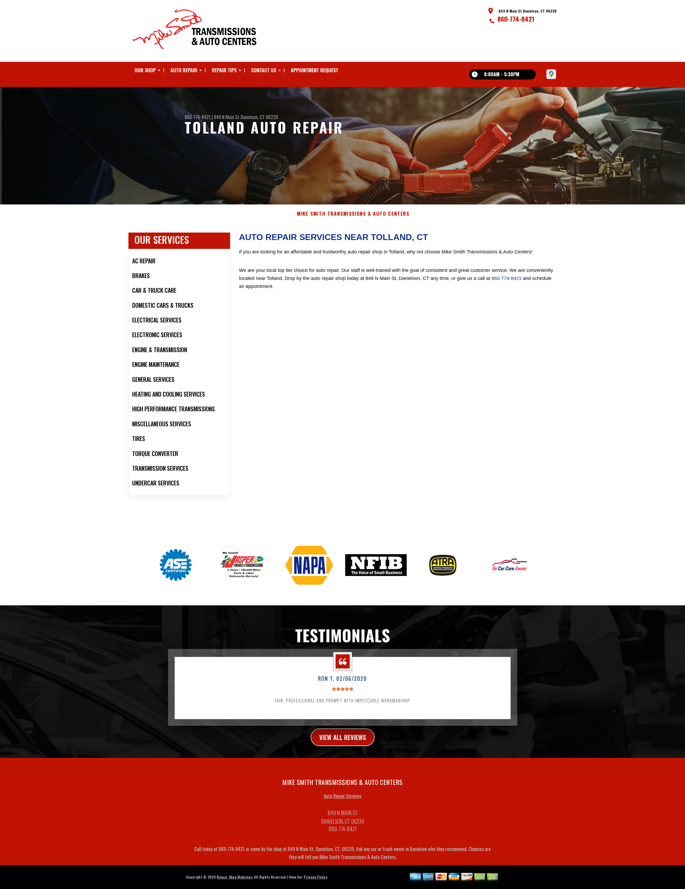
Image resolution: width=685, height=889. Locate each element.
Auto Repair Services (342, 795)
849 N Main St (226, 116)
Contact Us (263, 70)
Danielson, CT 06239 (259, 116)
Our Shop (145, 70)
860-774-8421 (515, 19)
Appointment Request (314, 70)
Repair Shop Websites (234, 877)
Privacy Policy (315, 877)
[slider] (342, 689)
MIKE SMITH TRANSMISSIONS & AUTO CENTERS (353, 214)
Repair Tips (224, 70)
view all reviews (342, 737)
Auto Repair (183, 70)
